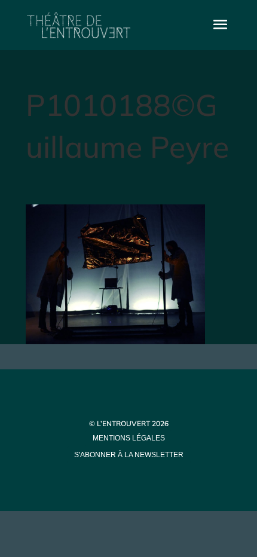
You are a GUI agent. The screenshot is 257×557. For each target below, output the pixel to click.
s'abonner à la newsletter (128, 455)
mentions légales (129, 438)
